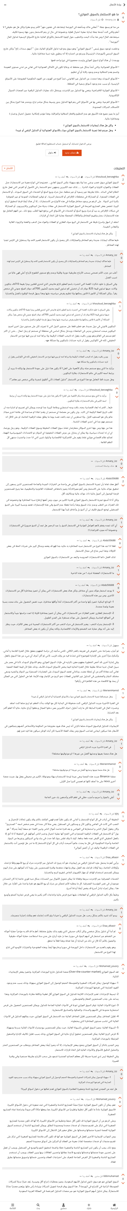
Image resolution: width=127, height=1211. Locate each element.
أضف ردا (62, 177)
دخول (51, 153)
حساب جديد (71, 153)
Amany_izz (111, 20)
